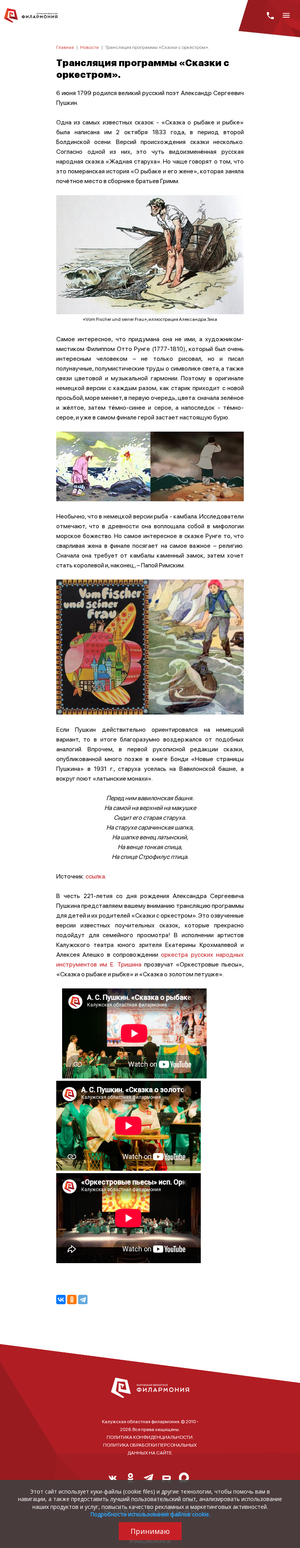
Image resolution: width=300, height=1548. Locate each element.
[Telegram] (83, 1299)
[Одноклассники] (72, 1299)
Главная (65, 47)
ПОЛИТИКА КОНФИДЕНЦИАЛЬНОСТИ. (150, 1437)
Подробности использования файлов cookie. (150, 1514)
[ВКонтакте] (61, 1299)
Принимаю (150, 1531)
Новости (89, 47)
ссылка (95, 876)
